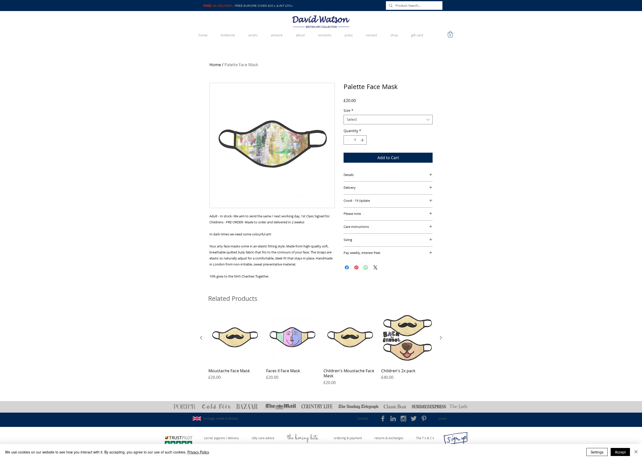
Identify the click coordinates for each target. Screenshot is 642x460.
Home (215, 64)
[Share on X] (375, 267)
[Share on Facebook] (347, 267)
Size (348, 110)
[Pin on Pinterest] (356, 267)
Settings (597, 451)
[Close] (636, 452)
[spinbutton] (355, 140)
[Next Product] (441, 338)
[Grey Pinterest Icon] (424, 418)
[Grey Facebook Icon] (383, 418)
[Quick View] (234, 338)
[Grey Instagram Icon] (403, 418)
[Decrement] (347, 140)
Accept (620, 451)
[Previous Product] (201, 338)
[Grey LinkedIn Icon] (393, 418)
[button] (450, 34)
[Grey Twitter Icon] (414, 418)
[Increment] (363, 140)
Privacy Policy (198, 451)
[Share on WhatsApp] (366, 267)
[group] (321, 348)
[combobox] (388, 119)
